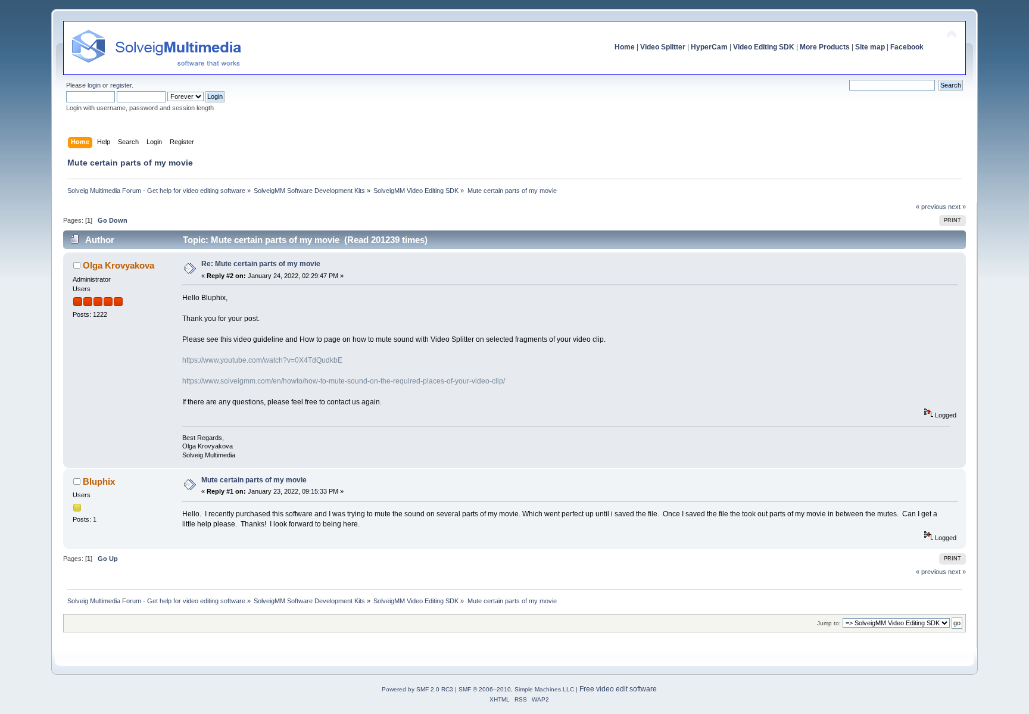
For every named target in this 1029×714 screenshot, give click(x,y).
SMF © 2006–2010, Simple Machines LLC (516, 689)
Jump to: (829, 623)
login (94, 85)
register (121, 85)
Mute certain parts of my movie (254, 480)
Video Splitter (662, 47)
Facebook (907, 47)
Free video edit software (618, 689)
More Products (825, 47)
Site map (870, 47)
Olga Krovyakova (118, 265)
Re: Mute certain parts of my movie (260, 264)
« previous (931, 206)
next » (957, 206)
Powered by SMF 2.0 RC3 (417, 689)
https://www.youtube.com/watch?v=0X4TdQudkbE (262, 360)
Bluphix (99, 481)
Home (625, 47)
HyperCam (709, 47)
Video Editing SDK (763, 47)
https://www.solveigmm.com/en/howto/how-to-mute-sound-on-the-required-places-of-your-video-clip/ (343, 381)
